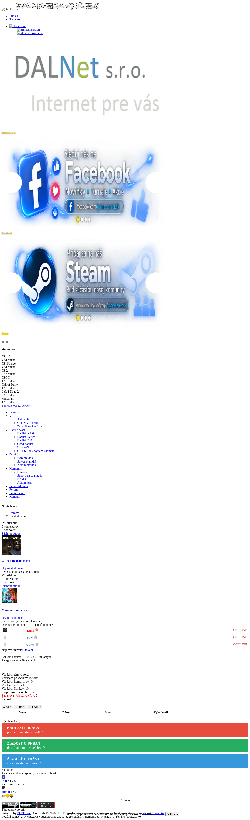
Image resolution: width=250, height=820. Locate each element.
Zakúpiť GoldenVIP (29, 426)
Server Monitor (18, 486)
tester (29, 637)
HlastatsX (23, 447)
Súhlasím (172, 814)
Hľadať (22, 479)
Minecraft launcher (14, 610)
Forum (13, 489)
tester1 (30, 645)
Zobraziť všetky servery (16, 405)
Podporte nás (17, 493)
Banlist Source (26, 437)
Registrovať (16, 19)
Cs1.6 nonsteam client (16, 560)
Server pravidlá (26, 461)
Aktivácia (23, 419)
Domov (14, 412)
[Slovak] (17, 26)
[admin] (125, 788)
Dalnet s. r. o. (9, 132)
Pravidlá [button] (14, 454)
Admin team (24, 482)
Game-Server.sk (35, 809)
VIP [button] (11, 415)
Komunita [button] (15, 468)
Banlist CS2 (24, 440)
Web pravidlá (25, 458)
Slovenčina (36, 33)
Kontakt (14, 496)
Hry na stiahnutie (12, 568)
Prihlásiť (14, 16)
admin (30, 630)
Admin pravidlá (27, 465)
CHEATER (35, 706)
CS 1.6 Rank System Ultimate (35, 451)
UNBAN (20, 706)
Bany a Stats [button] (17, 429)
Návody (22, 472)
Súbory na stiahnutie (29, 475)
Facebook (7, 233)
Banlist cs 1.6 (25, 433)
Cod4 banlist (25, 444)
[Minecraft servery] (46, 804)
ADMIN (7, 706)
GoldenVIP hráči (27, 422)
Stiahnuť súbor (11, 533)
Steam (5, 333)
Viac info (159, 814)
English (35, 29)
